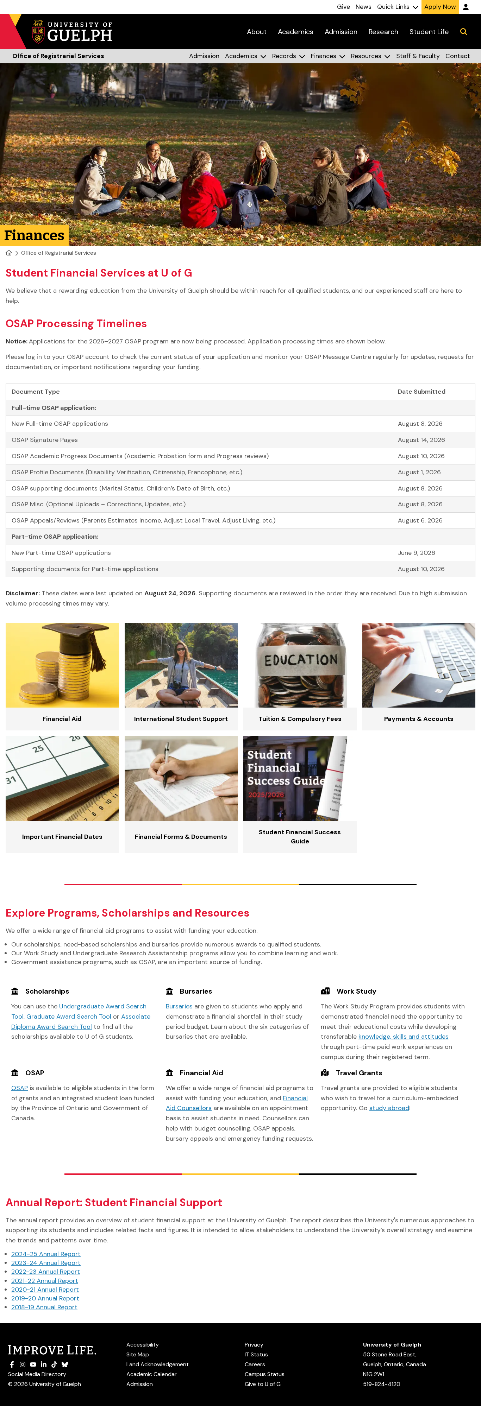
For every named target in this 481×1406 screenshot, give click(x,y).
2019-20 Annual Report (45, 1298)
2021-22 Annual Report (44, 1281)
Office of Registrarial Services (58, 252)
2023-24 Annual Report (46, 1263)
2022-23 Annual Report (45, 1271)
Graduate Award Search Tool (68, 1016)
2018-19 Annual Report (44, 1307)
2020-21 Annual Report (45, 1289)
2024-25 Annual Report (46, 1254)
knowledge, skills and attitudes (403, 1036)
